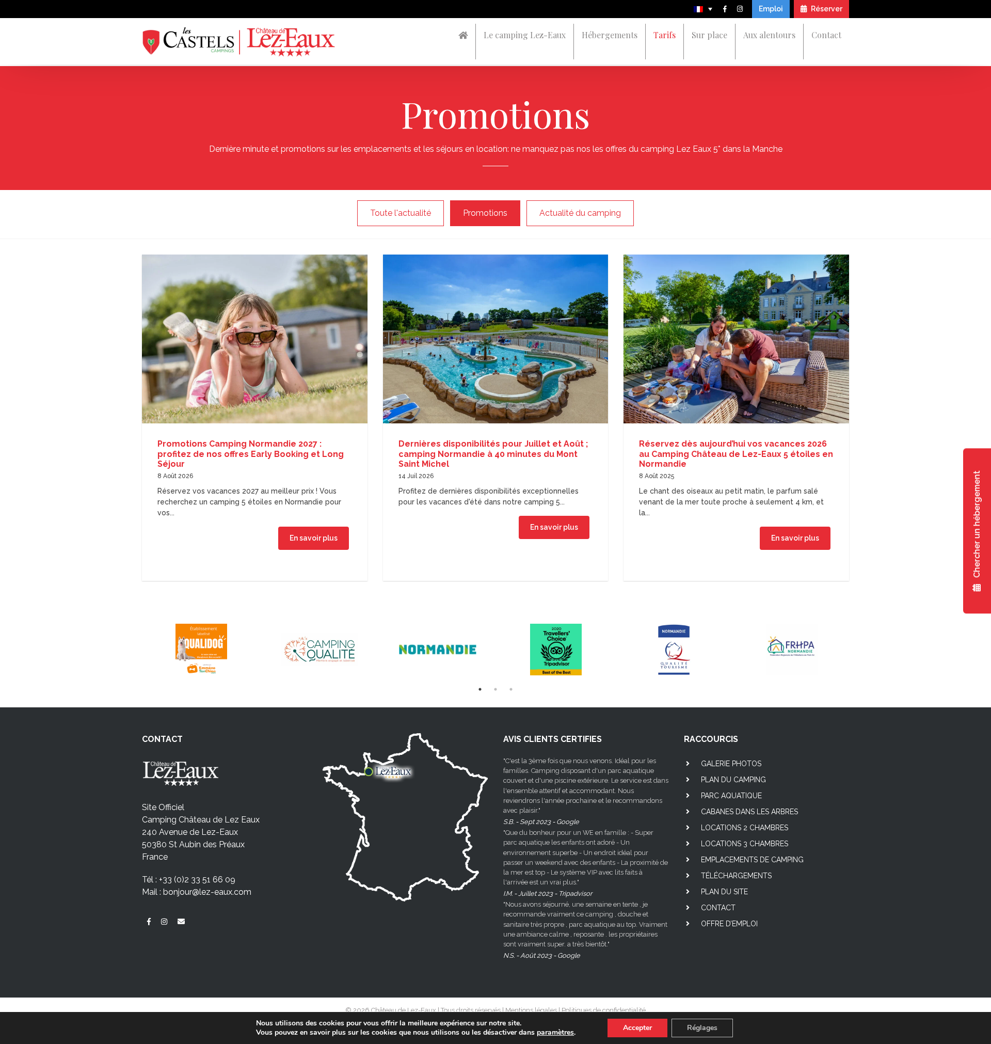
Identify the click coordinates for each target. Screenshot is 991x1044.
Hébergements (609, 34)
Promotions (485, 213)
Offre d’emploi (729, 924)
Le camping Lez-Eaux (525, 34)
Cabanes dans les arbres (749, 812)
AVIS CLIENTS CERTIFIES (552, 739)
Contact (826, 34)
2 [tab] (495, 689)
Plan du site (724, 892)
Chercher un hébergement (977, 525)
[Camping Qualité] (319, 649)
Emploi (771, 9)
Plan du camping (733, 780)
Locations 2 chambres (744, 828)
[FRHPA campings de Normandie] (792, 649)
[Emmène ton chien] (201, 649)
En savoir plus (314, 538)
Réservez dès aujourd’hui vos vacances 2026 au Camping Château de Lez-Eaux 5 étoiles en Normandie (736, 453)
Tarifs (664, 34)
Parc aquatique (731, 796)
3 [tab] (511, 689)
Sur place (709, 34)
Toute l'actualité (400, 213)
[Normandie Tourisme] (437, 649)
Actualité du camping (580, 213)
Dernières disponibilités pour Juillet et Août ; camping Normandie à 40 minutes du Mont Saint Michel (493, 453)
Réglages (702, 1028)
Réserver (825, 9)
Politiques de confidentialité (604, 1010)
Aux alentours (769, 34)
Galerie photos (731, 764)
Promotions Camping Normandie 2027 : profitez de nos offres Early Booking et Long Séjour (250, 453)
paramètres (555, 1032)
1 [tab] (480, 689)
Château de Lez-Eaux (403, 1010)
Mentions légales (531, 1010)
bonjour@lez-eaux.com (207, 892)
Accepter (637, 1028)
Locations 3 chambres (744, 844)
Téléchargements (736, 876)
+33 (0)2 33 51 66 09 (197, 879)
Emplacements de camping (752, 860)
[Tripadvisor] (555, 649)
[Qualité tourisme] (673, 649)
